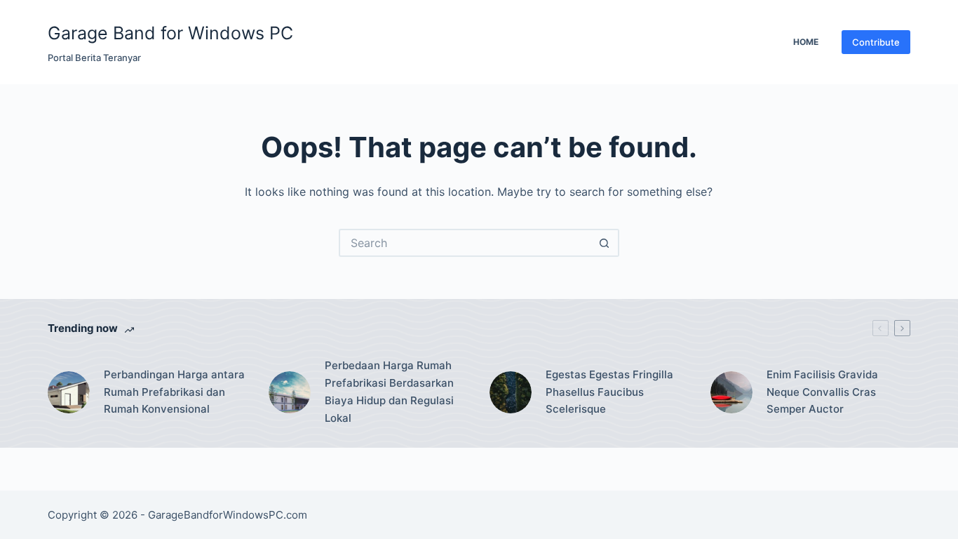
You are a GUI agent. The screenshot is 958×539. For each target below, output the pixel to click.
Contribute (876, 42)
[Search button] (605, 243)
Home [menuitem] (805, 41)
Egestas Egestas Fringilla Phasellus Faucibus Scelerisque (609, 392)
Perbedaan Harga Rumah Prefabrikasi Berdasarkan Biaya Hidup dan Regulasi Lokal (389, 391)
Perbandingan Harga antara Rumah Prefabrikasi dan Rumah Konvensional (174, 392)
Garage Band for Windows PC (170, 33)
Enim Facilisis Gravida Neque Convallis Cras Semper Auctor (822, 392)
